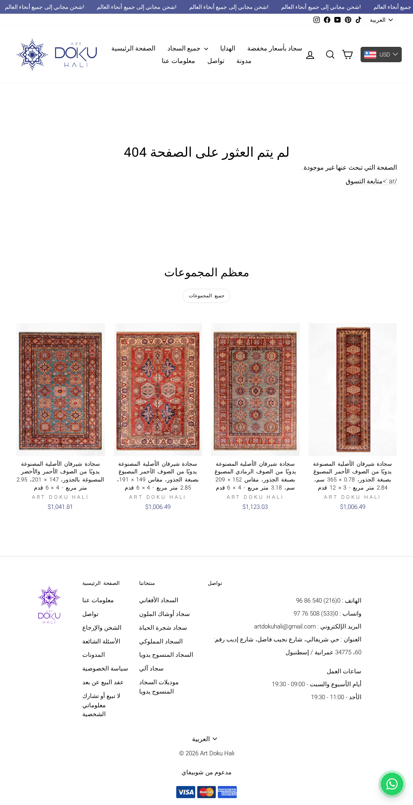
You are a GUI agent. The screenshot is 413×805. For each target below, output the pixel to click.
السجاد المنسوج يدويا (166, 654)
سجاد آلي (151, 668)
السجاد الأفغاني (158, 600)
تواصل (215, 61)
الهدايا (227, 48)
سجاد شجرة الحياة (163, 627)
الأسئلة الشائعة (101, 641)
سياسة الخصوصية (105, 668)
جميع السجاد (184, 48)
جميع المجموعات (206, 295)
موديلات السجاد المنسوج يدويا (159, 687)
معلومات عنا (178, 61)
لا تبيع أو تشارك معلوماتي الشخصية (101, 705)
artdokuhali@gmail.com (285, 626)
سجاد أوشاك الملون (164, 614)
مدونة (244, 61)
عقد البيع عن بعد (103, 682)
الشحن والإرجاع (101, 627)
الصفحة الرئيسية (133, 48)
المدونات (93, 654)
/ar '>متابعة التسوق (371, 181)
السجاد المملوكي (161, 641)
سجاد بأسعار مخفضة (274, 48)
